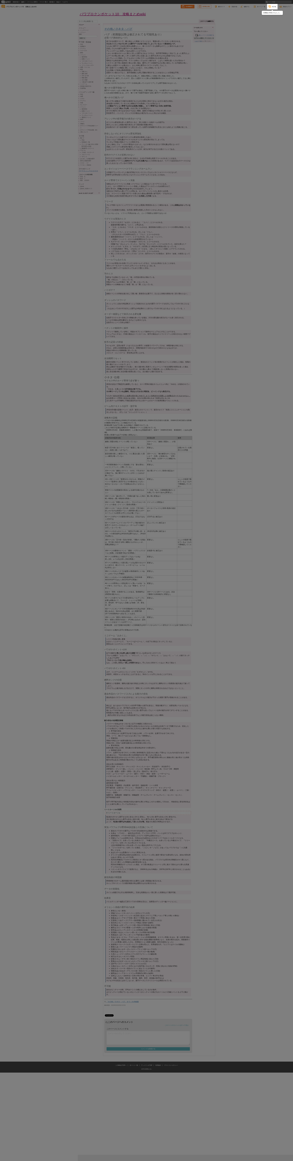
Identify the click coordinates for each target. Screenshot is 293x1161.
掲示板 (274, 6)
